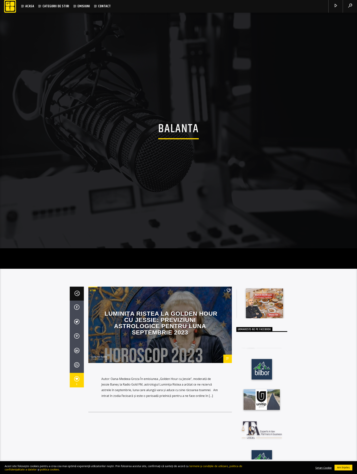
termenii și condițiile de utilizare (208, 466)
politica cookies (49, 469)
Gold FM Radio (99, 373)
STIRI (93, 307)
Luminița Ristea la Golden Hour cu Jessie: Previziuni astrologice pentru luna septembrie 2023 (160, 340)
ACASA (29, 6)
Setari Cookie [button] (323, 467)
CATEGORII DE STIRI (56, 6)
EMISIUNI (84, 6)
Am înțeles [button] (343, 467)
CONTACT (104, 6)
